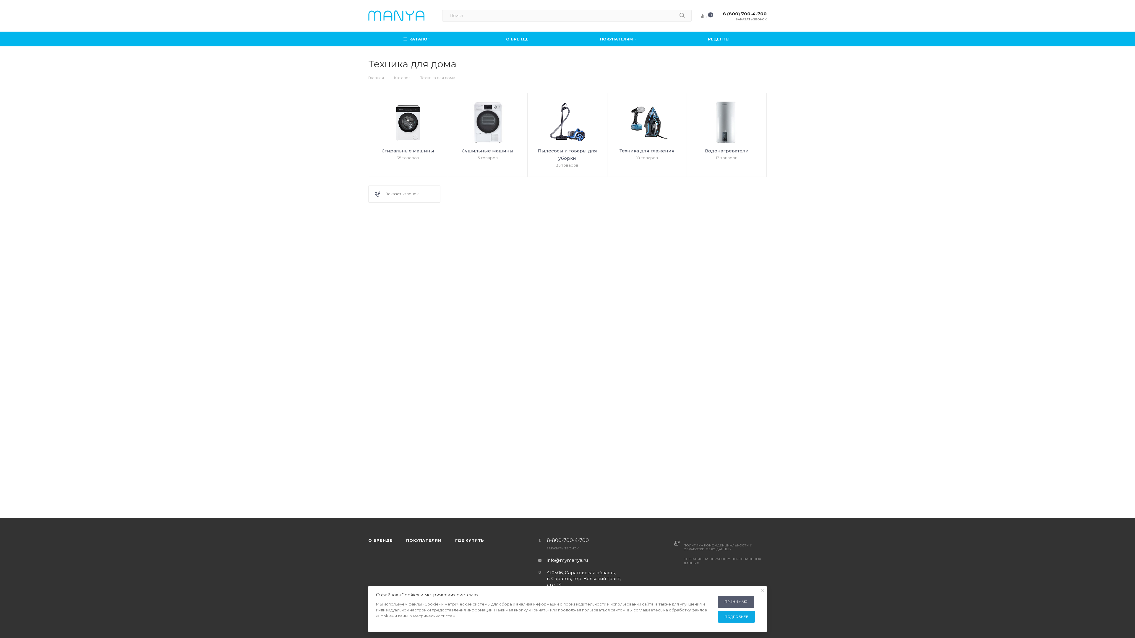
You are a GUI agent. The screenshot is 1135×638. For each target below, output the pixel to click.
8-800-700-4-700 (568, 540)
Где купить (469, 540)
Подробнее (736, 617)
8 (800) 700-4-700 (745, 14)
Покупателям (424, 540)
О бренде (380, 540)
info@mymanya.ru (567, 560)
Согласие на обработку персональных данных (722, 561)
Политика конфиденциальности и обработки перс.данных (718, 547)
